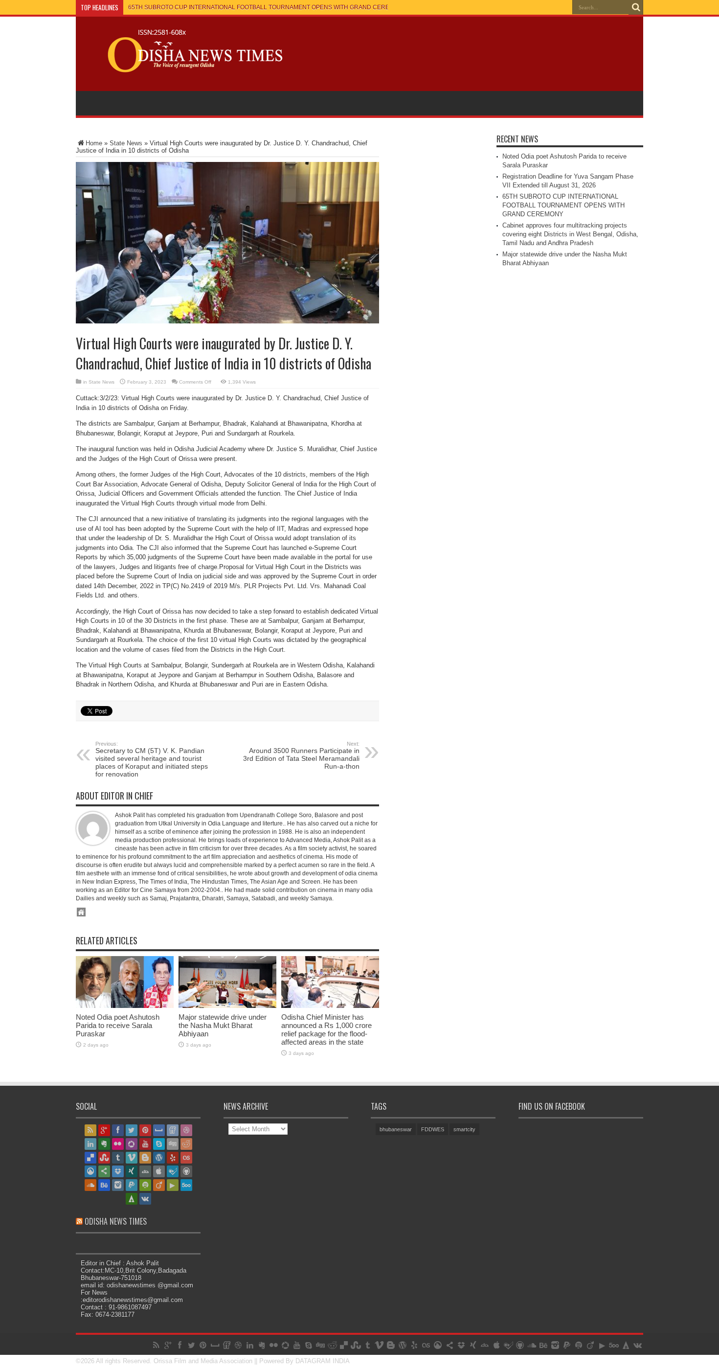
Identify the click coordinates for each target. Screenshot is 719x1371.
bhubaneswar (396, 1129)
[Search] (636, 7)
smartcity (464, 1129)
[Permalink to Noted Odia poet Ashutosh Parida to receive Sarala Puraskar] (125, 1005)
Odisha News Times (116, 1221)
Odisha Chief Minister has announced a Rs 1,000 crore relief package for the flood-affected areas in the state (326, 1029)
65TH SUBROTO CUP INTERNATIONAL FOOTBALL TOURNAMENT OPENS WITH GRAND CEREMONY (267, 7)
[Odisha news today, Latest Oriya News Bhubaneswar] (190, 66)
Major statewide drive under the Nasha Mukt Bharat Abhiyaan (223, 1025)
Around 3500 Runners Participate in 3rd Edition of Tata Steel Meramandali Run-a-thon (301, 755)
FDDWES (432, 1129)
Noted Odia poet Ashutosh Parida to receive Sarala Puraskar (117, 1025)
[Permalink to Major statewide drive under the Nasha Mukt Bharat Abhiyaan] (227, 1005)
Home (94, 143)
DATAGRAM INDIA (322, 1361)
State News (126, 143)
